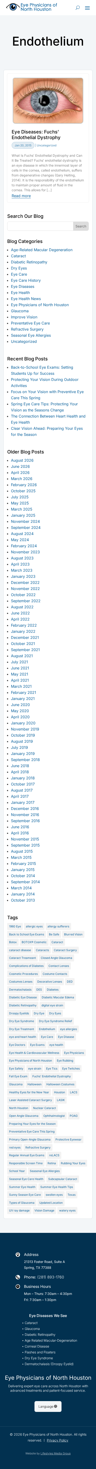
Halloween (34, 1084)
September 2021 (25, 649)
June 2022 (20, 613)
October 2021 (23, 643)
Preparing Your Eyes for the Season (32, 1123)
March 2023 (21, 570)
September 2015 (25, 845)
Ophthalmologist (54, 1115)
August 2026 (22, 460)
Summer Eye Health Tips (56, 1187)
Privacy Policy (57, 1440)
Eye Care (19, 274)
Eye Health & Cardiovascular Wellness (34, 1053)
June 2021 (20, 668)
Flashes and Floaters (40, 1352)
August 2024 (22, 533)
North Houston (18, 1108)
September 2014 (25, 881)
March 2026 (21, 478)
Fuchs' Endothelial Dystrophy (51, 1076)
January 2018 (23, 778)
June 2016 (20, 826)
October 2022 (23, 594)
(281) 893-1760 (50, 1277)
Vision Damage (44, 1210)
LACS (73, 1092)
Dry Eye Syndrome (21, 1021)
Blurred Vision (73, 934)
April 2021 (20, 680)
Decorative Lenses (49, 981)
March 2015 (21, 857)
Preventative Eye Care (30, 323)
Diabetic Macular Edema (58, 997)
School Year (17, 1171)
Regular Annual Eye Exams (26, 1155)
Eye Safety (16, 1068)
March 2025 (21, 509)
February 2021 (23, 692)
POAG (74, 1115)
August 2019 (22, 741)
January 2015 (23, 869)
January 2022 (23, 631)
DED (70, 981)
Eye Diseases (22, 286)
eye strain (34, 1068)
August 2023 (22, 558)
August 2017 (22, 790)
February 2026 (24, 484)
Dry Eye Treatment (21, 1029)
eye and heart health (22, 1037)
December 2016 (25, 808)
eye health (56, 1045)
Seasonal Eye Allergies (31, 335)
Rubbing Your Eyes (73, 1163)
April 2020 (20, 717)
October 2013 (23, 900)
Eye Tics (51, 1068)
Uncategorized (46, 145)
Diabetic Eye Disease (23, 997)
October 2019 (23, 735)
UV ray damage (19, 1210)
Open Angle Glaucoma (23, 1115)
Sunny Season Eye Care (25, 1194)
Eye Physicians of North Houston (40, 304)
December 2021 (25, 637)
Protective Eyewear (68, 1139)
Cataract (18, 256)
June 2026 (20, 466)
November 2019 (25, 729)
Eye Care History (26, 280)
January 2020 (23, 723)
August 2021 (22, 655)
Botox (13, 942)
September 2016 (25, 820)
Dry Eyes (19, 268)
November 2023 (25, 552)
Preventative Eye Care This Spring (32, 1131)
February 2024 (24, 545)
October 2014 (23, 875)
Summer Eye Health (22, 1187)
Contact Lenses (58, 966)
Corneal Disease (37, 1346)
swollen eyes (54, 1194)
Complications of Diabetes (26, 966)
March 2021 (21, 686)
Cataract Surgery (65, 950)
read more (21, 196)
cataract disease (20, 950)
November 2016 (25, 814)
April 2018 (20, 772)
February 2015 (23, 863)
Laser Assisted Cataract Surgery (30, 1100)
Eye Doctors (17, 1045)
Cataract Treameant (22, 958)
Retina (52, 1163)
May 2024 (20, 539)
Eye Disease (66, 1037)
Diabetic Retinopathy (29, 262)
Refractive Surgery (27, 329)
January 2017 (22, 802)
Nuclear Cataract (44, 1108)
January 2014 (23, 894)
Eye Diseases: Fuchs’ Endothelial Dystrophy (36, 134)
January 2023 (23, 576)
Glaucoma (20, 311)
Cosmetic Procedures (23, 974)
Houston (59, 1092)
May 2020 (20, 710)
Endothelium (47, 1029)
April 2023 (20, 564)
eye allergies (68, 1029)
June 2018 (20, 765)
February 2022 (24, 625)
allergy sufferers (58, 926)
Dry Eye (39, 1013)
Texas (71, 1194)
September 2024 (26, 527)
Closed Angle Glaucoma (56, 958)
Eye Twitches (71, 1068)
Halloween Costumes (60, 1084)
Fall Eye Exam (18, 1076)
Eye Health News (26, 298)
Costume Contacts (55, 974)
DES (39, 989)
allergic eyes (34, 926)
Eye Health (20, 292)
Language (45, 1406)
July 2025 (20, 497)
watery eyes (67, 1210)
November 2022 (25, 588)
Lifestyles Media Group (56, 1453)
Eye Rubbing (65, 1060)
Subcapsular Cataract (62, 1179)
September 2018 (25, 759)
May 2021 (19, 674)
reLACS (54, 1155)
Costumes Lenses (20, 981)
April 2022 (20, 619)
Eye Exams (37, 1045)
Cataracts (42, 950)
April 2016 (20, 833)
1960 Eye (15, 926)
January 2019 (23, 753)
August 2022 (22, 607)
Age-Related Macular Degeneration (41, 249)
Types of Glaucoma (21, 1202)
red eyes (15, 1147)
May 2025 (20, 503)
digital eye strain (52, 1005)
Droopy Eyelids (19, 1013)
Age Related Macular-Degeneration (51, 1340)
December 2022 (25, 582)
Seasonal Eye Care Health (26, 1179)
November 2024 (25, 521)
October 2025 (23, 490)
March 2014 (21, 888)
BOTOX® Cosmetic (34, 942)
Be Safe (54, 934)
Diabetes (52, 989)
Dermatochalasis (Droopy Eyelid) (49, 1364)
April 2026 (20, 472)
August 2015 (22, 851)
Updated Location (51, 1202)
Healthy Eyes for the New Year (29, 1092)
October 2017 (23, 784)
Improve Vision (24, 317)
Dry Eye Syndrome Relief (55, 1021)
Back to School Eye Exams (26, 934)
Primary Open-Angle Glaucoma (30, 1139)
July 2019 (19, 747)
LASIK (61, 1100)
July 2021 (19, 662)
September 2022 (26, 600)
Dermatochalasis (20, 989)
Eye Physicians (74, 1053)
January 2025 (23, 515)
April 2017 (20, 796)
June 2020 (20, 704)
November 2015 (25, 839)
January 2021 (23, 698)
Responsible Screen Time (26, 1163)
